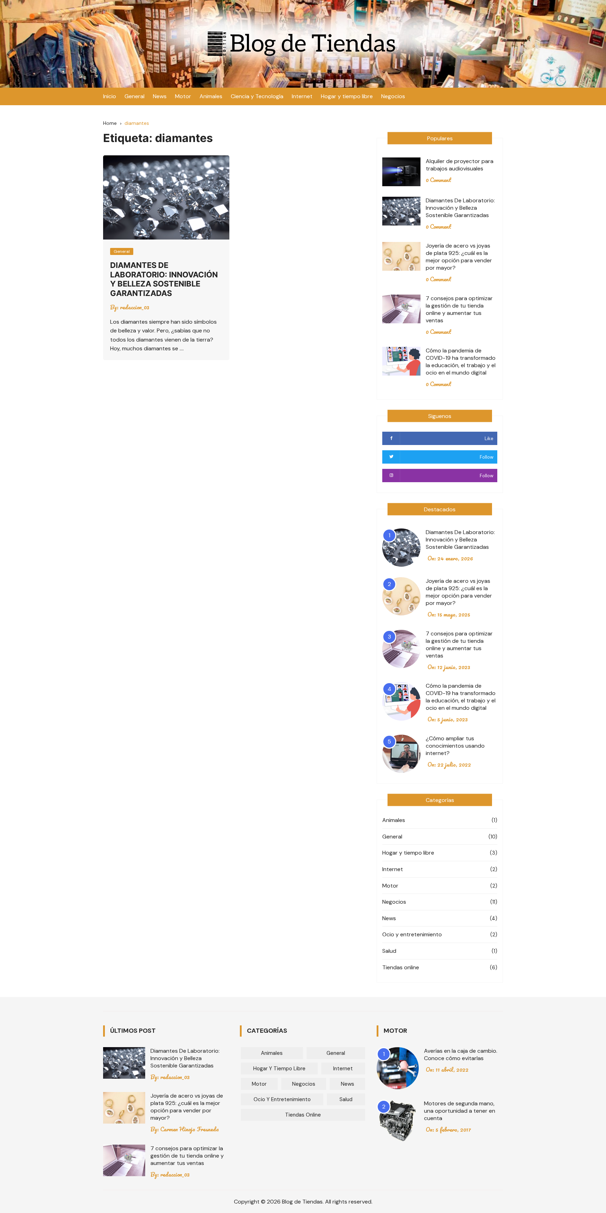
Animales (211, 96)
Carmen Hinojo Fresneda (189, 1129)
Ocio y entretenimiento (412, 934)
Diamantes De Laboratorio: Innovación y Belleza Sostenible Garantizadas (164, 279)
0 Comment (438, 180)
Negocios (393, 96)
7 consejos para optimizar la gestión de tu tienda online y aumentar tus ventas (459, 309)
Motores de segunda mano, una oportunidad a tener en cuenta (459, 1111)
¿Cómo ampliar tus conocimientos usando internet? (455, 746)
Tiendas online (400, 967)
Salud (389, 951)
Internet (302, 96)
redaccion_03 (134, 307)
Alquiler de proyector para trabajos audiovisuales (459, 164)
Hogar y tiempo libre (347, 96)
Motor (183, 96)
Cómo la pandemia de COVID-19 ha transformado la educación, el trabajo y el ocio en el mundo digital (461, 361)
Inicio (109, 96)
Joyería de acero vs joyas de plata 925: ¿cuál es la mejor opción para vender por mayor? (459, 256)
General (134, 96)
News (160, 96)
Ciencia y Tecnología (257, 96)
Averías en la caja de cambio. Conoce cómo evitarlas (460, 1054)
